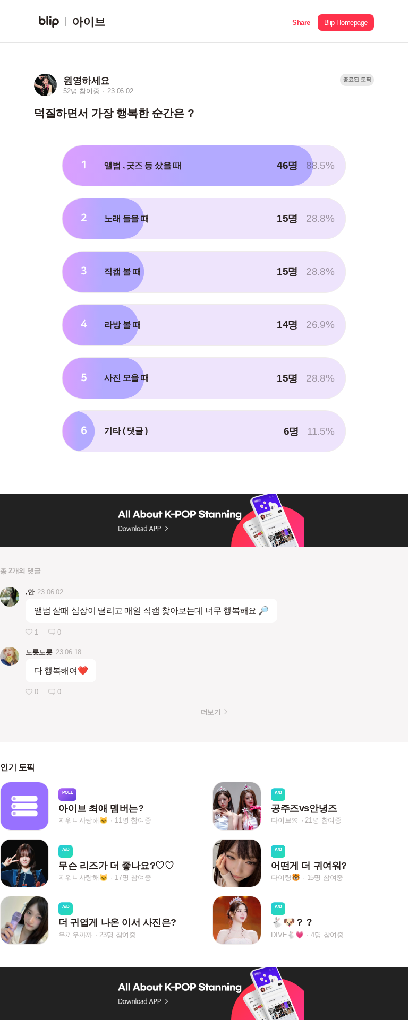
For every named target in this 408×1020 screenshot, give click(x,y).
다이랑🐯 (285, 877)
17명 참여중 (133, 877)
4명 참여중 (327, 935)
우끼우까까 (75, 935)
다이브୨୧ (284, 821)
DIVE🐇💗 (287, 935)
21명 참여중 (323, 821)
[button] (301, 21)
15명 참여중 (325, 877)
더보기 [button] (210, 712)
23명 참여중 (117, 935)
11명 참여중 (133, 821)
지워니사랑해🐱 (83, 821)
